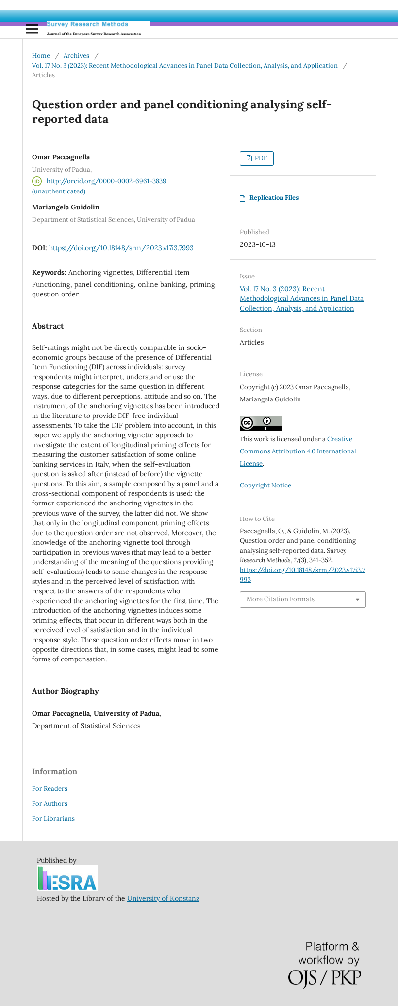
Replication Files (273, 197)
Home (41, 56)
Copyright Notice (265, 485)
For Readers (49, 788)
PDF (260, 158)
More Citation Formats (281, 599)
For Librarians (53, 819)
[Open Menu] (32, 28)
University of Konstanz (163, 898)
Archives (76, 56)
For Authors (49, 803)
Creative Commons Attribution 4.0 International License (298, 451)
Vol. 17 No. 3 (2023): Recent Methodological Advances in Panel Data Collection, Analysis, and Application (185, 65)
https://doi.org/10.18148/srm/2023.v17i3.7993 (121, 247)
